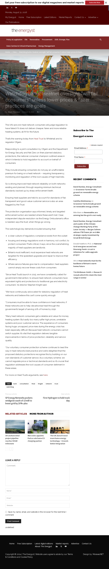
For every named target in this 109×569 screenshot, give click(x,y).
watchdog (10, 387)
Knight (40, 384)
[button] (54, 2)
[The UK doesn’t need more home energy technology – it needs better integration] (60, 426)
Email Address (81, 148)
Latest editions (50, 17)
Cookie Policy (27, 557)
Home (21, 17)
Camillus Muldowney (82, 201)
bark (15, 384)
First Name (79, 157)
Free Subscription (33, 17)
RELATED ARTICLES (16, 413)
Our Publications (12, 22)
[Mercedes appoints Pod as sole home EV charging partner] (37, 426)
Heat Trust (38, 139)
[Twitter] (12, 7)
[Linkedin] (7, 7)
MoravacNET (98, 554)
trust (56, 384)
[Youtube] (16, 7)
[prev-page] (7, 449)
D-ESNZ (29, 88)
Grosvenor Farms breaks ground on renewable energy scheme (85, 192)
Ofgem (52, 88)
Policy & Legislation (14, 40)
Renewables (35, 40)
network (49, 384)
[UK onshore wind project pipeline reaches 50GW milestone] (15, 426)
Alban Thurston (14, 112)
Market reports (65, 17)
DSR (52, 432)
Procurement (47, 40)
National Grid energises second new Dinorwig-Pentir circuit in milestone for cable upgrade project (87, 249)
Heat (33, 384)
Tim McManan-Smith (82, 272)
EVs (26, 40)
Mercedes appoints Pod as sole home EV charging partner (36, 438)
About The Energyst (43, 546)
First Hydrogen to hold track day (56, 399)
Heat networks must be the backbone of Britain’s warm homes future (87, 263)
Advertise (92, 17)
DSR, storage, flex (62, 40)
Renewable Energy (12, 432)
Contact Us (79, 17)
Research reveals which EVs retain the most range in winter (87, 275)
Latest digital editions (44, 543)
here (45, 375)
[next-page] (11, 449)
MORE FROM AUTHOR (41, 413)
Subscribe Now (94, 2)
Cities (14, 52)
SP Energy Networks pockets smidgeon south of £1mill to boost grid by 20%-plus (18, 401)
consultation (24, 384)
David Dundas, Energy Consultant (87, 187)
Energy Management (47, 46)
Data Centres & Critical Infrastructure (21, 46)
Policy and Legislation (18, 88)
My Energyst (10, 17)
